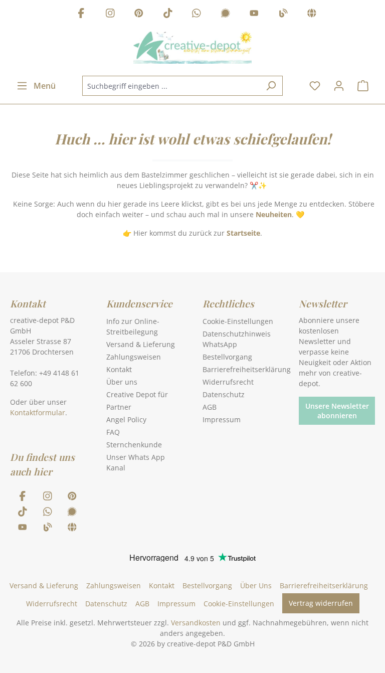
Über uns (121, 382)
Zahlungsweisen (133, 357)
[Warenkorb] (363, 86)
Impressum (222, 419)
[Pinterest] (138, 14)
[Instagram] (110, 14)
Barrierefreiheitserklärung (247, 369)
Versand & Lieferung (140, 344)
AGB (210, 407)
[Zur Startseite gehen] (192, 48)
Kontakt (119, 369)
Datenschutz (224, 394)
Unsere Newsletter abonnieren (337, 410)
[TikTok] (167, 14)
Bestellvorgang (227, 357)
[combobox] (171, 86)
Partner (118, 407)
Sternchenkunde (134, 444)
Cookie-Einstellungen (238, 321)
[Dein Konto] (339, 86)
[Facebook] (81, 14)
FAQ (113, 432)
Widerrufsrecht (228, 382)
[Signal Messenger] (225, 14)
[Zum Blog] (283, 14)
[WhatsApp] (196, 14)
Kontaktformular (37, 412)
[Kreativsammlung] (311, 14)
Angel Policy (126, 419)
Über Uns (256, 585)
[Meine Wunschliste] (315, 86)
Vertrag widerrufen (321, 603)
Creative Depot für (137, 394)
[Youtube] (254, 14)
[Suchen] (271, 86)
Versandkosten (196, 622)
